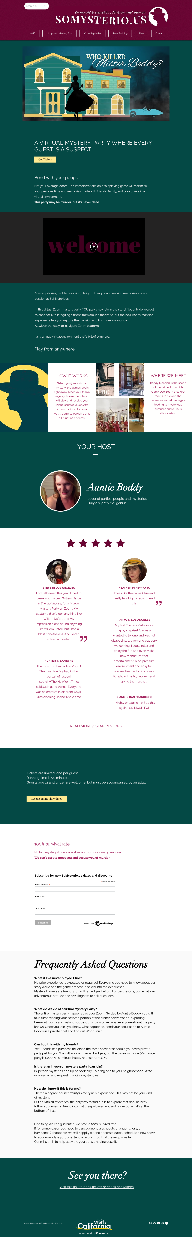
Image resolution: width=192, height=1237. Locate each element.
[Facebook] (154, 1223)
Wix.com (58, 1223)
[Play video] (94, 246)
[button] (92, 33)
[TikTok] (166, 1223)
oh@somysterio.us (85, 1075)
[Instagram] (150, 1223)
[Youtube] (158, 1223)
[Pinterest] (162, 1223)
